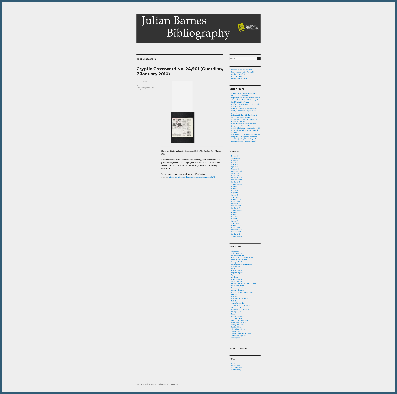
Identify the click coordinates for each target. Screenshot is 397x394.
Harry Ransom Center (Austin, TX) (242, 72)
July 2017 (234, 214)
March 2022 (235, 169)
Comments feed (236, 367)
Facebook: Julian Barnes (239, 78)
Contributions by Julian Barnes (241, 264)
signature (147, 88)
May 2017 (234, 219)
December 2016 (236, 230)
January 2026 (235, 156)
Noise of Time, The (237, 303)
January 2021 (235, 175)
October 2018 (235, 182)
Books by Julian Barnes (239, 260)
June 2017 (234, 217)
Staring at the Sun (237, 325)
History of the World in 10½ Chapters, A (244, 284)
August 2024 (235, 158)
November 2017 (236, 206)
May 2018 (234, 193)
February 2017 (236, 225)
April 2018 (234, 195)
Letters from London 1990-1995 (241, 292)
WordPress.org (236, 370)
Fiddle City (235, 277)
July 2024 (234, 160)
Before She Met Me (237, 255)
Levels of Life (235, 294)
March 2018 (235, 197)
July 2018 (234, 188)
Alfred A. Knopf (236, 76)
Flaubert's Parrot (237, 279)
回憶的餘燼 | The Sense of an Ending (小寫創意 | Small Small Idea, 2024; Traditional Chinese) (245, 130)
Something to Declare (238, 323)
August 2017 (235, 212)
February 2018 (236, 199)
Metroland (234, 301)
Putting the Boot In (237, 316)
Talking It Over (236, 327)
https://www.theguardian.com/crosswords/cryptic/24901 (192, 177)
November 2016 (236, 232)
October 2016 (235, 234)
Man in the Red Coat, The (239, 299)
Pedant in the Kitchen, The (240, 310)
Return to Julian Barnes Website (242, 70)
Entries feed (235, 365)
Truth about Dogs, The (238, 336)
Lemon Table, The (237, 290)
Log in (233, 363)
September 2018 (236, 184)
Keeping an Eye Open (238, 288)
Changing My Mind (237, 262)
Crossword (140, 88)
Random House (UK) (238, 74)
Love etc (234, 297)
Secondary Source (237, 318)
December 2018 (236, 178)
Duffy (233, 268)
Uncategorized (236, 338)
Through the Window (238, 329)
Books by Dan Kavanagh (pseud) (242, 258)
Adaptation (235, 251)
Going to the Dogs (237, 281)
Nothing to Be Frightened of (240, 305)
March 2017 (235, 223)
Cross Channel (236, 266)
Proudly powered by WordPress (167, 384)
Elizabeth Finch (236, 271)
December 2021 (236, 171)
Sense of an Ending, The (239, 320)
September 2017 (236, 210)
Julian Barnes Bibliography (145, 384)
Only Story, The (236, 307)
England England (237, 273)
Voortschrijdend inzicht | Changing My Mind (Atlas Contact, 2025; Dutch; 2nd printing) (244, 111)
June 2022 (234, 162)
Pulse (233, 314)
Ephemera (139, 85)
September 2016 (236, 236)
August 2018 (235, 186)
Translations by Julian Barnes (241, 333)
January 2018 (235, 201)
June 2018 (234, 191)
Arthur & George (236, 253)
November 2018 (236, 180)
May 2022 (234, 165)
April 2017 (234, 221)
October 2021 (235, 173)
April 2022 (234, 167)
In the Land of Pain (237, 286)
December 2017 (236, 204)
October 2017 (235, 208)
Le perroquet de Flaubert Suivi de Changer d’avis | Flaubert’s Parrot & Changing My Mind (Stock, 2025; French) (245, 100)
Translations (235, 331)
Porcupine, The (236, 312)
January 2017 (235, 227)
